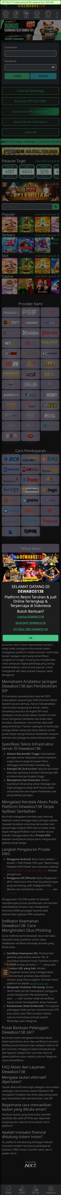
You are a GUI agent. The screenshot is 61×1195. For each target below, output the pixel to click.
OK (30, 638)
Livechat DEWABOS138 (30, 616)
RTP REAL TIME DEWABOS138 (30, 629)
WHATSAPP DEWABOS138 (30, 623)
